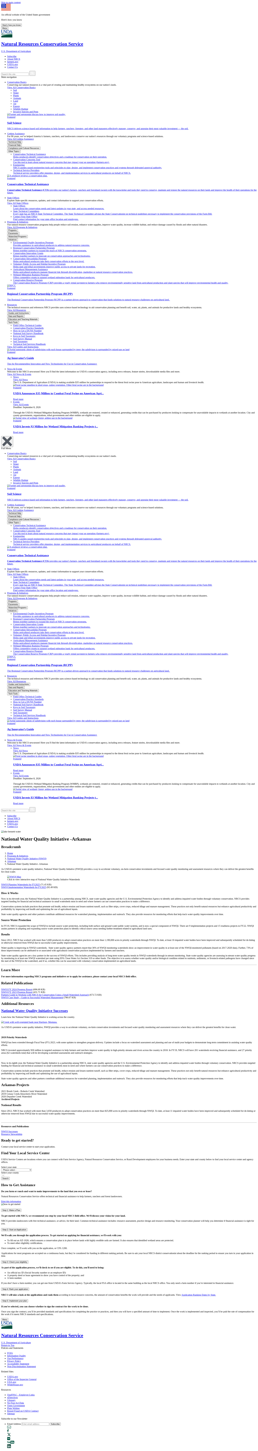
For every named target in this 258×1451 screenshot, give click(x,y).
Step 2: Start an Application (14, 1230)
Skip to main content (11, 2)
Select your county (10, 1172)
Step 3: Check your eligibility (14, 1262)
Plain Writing (13, 1408)
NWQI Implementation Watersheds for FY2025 (23, 887)
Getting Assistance (16, 133)
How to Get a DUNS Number (27, 330)
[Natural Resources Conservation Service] (129, 34)
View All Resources (16, 310)
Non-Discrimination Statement (21, 1366)
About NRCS (13, 59)
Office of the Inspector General (21, 1379)
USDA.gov (12, 64)
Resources (12, 304)
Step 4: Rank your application (15, 1289)
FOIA (10, 1353)
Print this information (11, 1201)
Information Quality (16, 1355)
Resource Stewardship (11, 1134)
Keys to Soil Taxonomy (24, 336)
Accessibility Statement (18, 1364)
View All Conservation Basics (21, 87)
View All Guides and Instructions (23, 347)
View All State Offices (17, 203)
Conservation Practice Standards (28, 328)
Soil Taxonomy (20, 341)
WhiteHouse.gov (15, 1384)
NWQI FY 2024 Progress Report (16, 989)
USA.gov (11, 1382)
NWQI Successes (9, 1131)
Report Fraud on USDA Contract (23, 1411)
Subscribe (11, 56)
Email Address (14, 1424)
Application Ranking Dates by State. (198, 1295)
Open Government (16, 1405)
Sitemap (11, 1413)
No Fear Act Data (15, 1403)
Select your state (9, 1167)
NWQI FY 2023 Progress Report (16, 992)
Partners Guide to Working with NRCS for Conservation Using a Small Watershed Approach (45, 995)
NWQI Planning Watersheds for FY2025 (20, 884)
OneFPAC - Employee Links (21, 1395)
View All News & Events (19, 374)
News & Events (14, 369)
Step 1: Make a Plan (11, 1210)
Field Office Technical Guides (27, 325)
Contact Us (12, 67)
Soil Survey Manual (22, 338)
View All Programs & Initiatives (22, 227)
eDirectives (12, 1397)
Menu (4, 28)
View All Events (21, 404)
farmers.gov (12, 61)
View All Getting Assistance (20, 139)
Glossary (11, 1400)
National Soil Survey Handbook (28, 333)
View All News (20, 379)
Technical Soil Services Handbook (29, 344)
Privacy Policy (14, 1361)
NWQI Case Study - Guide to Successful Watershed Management (32, 997)
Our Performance (15, 1358)
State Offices (13, 198)
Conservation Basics (16, 82)
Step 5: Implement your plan (14, 1301)
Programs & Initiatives (17, 222)
